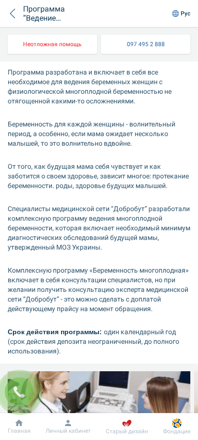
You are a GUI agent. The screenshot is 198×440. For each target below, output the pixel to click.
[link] (52, 44)
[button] (12, 13)
